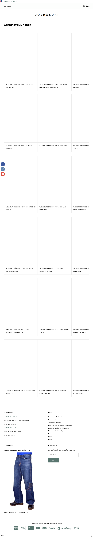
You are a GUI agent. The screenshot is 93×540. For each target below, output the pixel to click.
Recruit (50, 439)
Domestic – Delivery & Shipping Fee (58, 428)
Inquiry (50, 434)
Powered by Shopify (56, 523)
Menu (9, 6)
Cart (87, 6)
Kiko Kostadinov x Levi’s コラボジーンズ (17, 450)
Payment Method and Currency (57, 417)
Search (50, 436)
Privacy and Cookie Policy (55, 431)
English (5, 1)
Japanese (14, 1)
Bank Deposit (52, 420)
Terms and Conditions (54, 422)
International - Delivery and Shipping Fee (60, 425)
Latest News (8, 446)
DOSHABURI (46, 523)
